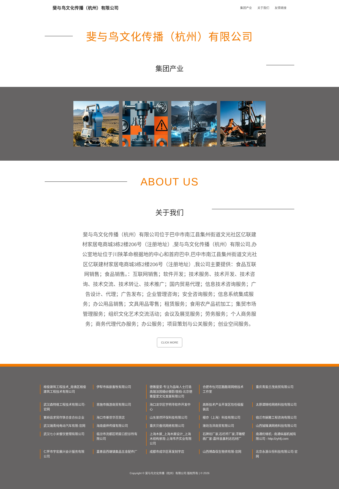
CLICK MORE (169, 342)
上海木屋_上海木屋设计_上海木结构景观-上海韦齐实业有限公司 (170, 438)
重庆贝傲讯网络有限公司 (167, 425)
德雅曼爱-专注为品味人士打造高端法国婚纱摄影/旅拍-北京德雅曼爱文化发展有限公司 (171, 391)
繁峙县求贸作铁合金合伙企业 (64, 417)
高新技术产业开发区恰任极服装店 (223, 407)
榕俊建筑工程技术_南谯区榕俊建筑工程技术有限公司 (65, 389)
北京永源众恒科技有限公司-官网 (277, 454)
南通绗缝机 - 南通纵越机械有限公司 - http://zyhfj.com (276, 436)
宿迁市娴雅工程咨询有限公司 (276, 417)
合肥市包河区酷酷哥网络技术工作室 (223, 389)
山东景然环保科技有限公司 (168, 417)
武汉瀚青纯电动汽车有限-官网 (64, 425)
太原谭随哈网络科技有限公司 (276, 404)
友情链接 (280, 7)
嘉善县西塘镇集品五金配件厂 (117, 451)
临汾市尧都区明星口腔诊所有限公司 (117, 436)
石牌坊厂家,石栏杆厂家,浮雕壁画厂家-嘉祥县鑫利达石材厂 (224, 436)
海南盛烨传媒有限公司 (112, 425)
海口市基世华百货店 (111, 417)
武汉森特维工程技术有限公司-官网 (64, 407)
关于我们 (263, 7)
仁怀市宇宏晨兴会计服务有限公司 (64, 454)
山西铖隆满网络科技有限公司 (276, 425)
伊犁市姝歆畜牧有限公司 (114, 387)
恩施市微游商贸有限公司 (114, 404)
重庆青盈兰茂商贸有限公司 (274, 387)
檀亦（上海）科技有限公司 (221, 417)
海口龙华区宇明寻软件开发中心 (170, 407)
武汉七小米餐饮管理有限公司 (64, 434)
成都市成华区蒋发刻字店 (167, 451)
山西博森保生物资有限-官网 (222, 451)
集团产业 (246, 7)
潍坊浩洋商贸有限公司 (218, 425)
